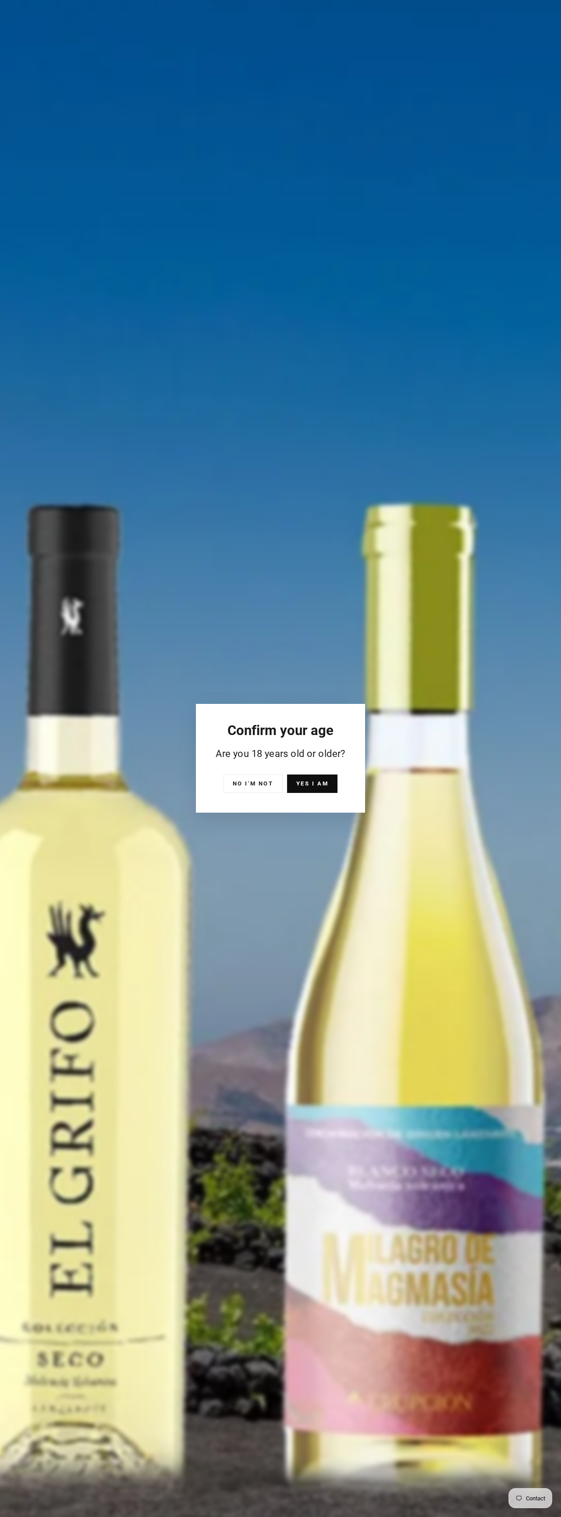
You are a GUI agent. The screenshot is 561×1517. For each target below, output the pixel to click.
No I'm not (253, 783)
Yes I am (312, 783)
